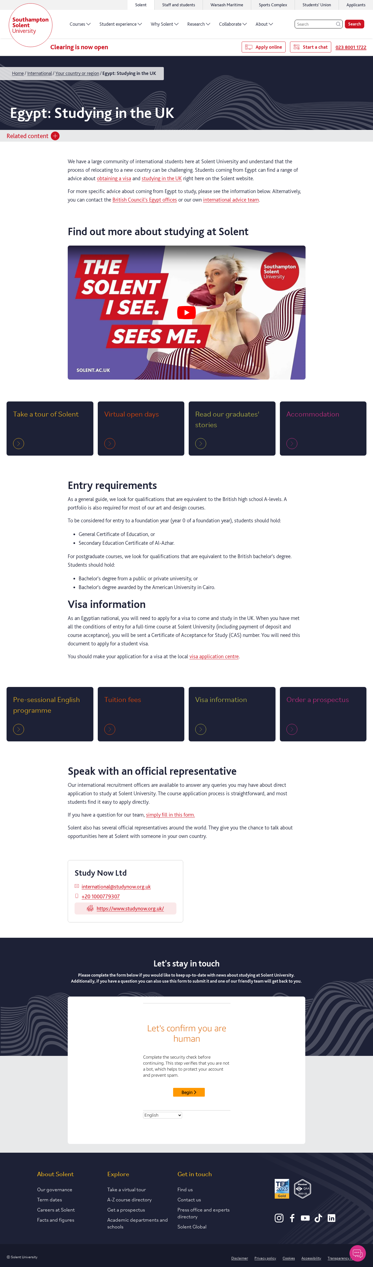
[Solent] (30, 25)
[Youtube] (305, 1220)
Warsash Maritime (227, 4)
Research (196, 24)
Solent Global (191, 1226)
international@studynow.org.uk (116, 886)
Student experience (118, 24)
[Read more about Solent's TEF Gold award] (282, 1190)
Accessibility (311, 1257)
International (39, 73)
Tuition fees (122, 699)
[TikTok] (318, 1220)
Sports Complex (273, 4)
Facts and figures (55, 1219)
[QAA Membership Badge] (303, 1190)
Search (354, 24)
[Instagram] (279, 1220)
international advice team (231, 199)
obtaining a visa (114, 178)
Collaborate (230, 24)
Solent (141, 4)
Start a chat (315, 47)
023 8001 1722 (351, 47)
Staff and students (178, 4)
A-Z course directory (129, 1199)
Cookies (289, 1257)
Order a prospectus (317, 699)
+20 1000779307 (101, 896)
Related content (28, 136)
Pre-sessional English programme (46, 704)
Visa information (221, 699)
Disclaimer (239, 1257)
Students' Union (317, 4)
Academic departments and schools (137, 1223)
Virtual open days (131, 413)
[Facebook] (292, 1220)
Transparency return (344, 1257)
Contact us (189, 1199)
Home (18, 73)
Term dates (49, 1199)
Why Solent (162, 24)
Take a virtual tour (126, 1189)
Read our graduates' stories (227, 419)
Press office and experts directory (203, 1213)
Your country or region (77, 73)
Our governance (54, 1189)
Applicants (356, 4)
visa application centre (214, 656)
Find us (185, 1189)
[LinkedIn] (331, 1220)
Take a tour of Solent (46, 413)
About (262, 24)
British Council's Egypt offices (145, 199)
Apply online (269, 47)
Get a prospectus (126, 1209)
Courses (77, 24)
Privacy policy (265, 1257)
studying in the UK (162, 178)
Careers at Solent (56, 1209)
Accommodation (312, 413)
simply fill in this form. (170, 814)
